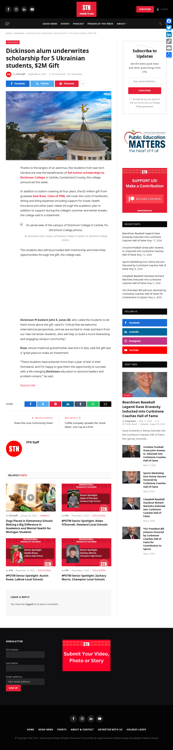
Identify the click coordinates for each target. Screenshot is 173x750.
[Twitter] (9, 185)
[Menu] (7, 24)
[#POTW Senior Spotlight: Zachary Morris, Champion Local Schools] (86, 552)
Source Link (27, 385)
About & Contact (82, 729)
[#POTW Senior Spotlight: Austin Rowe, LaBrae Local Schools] (31, 552)
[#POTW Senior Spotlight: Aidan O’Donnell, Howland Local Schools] (86, 498)
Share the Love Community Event (33, 423)
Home (9, 33)
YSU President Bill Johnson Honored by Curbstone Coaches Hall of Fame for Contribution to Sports (144, 294)
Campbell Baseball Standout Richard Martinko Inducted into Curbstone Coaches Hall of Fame (143, 279)
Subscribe (145, 9)
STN (66, 515)
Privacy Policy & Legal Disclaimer (96, 738)
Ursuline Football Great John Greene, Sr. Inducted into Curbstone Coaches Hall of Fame (143, 251)
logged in (30, 604)
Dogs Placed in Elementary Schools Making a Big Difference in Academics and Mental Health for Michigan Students (29, 526)
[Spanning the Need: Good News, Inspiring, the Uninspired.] (86, 9)
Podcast (78, 23)
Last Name (12, 663)
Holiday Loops (136, 729)
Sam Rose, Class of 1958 (49, 196)
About (121, 23)
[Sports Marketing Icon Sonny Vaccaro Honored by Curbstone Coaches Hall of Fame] (131, 477)
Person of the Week (100, 23)
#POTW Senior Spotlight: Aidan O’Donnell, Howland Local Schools (84, 522)
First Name (12, 649)
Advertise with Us (110, 729)
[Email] (9, 211)
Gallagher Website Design (145, 738)
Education (12, 42)
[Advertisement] (73, 287)
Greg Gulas (130, 421)
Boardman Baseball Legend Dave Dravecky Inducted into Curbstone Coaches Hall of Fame (141, 237)
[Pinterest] (9, 202)
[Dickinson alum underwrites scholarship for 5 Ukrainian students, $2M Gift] (58, 125)
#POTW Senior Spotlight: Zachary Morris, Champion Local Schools (84, 577)
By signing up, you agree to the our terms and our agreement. (145, 103)
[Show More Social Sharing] (82, 84)
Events (65, 23)
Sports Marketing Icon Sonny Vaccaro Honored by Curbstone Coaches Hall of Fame (144, 265)
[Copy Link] (169, 41)
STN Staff (20, 74)
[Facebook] (9, 176)
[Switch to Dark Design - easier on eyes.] (160, 23)
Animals (45, 515)
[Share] (169, 54)
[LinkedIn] (9, 194)
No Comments (59, 74)
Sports (127, 395)
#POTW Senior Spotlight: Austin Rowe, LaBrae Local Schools (27, 577)
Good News (50, 23)
